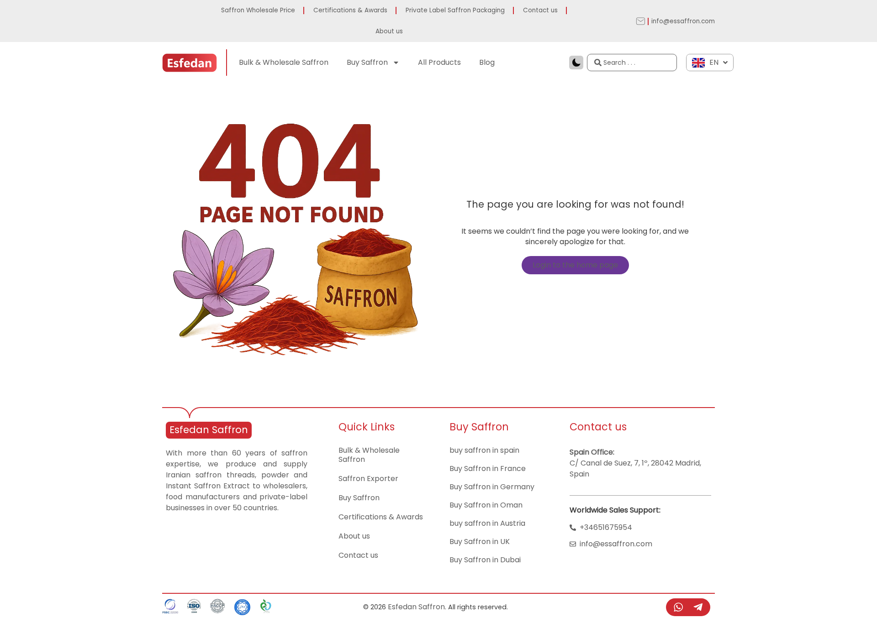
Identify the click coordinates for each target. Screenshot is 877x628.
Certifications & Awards (350, 10)
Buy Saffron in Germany (491, 486)
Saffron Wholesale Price (258, 10)
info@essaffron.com (683, 21)
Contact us (540, 10)
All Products (439, 62)
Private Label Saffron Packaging (455, 10)
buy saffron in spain (484, 450)
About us (389, 31)
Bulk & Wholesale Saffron (283, 62)
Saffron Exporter (368, 478)
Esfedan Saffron (208, 429)
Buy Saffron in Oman (486, 505)
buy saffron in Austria (487, 523)
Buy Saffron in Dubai (485, 560)
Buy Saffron (367, 62)
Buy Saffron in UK (479, 541)
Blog (487, 62)
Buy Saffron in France (487, 468)
